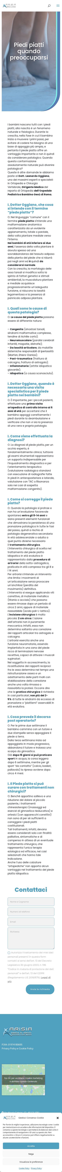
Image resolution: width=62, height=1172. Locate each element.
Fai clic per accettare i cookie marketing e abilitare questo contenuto (23, 1080)
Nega (31, 1153)
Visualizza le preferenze (31, 1161)
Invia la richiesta (40, 989)
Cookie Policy (24, 1168)
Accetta (31, 1145)
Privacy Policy (36, 1168)
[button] (57, 1117)
